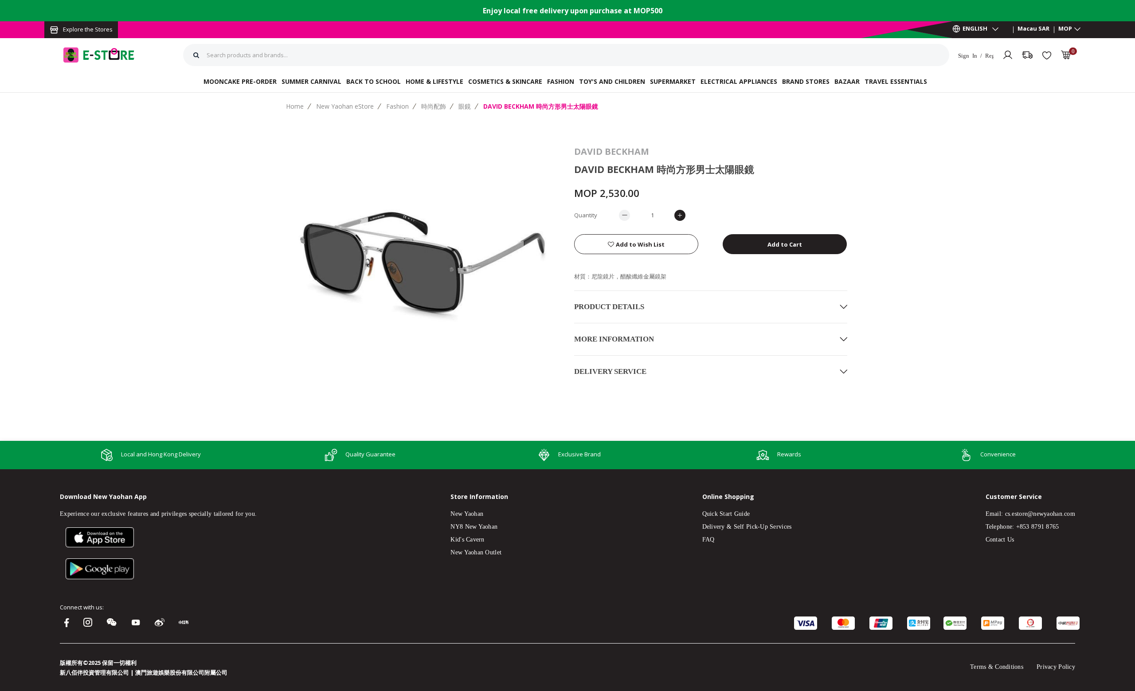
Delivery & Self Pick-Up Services (747, 526)
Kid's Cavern (467, 539)
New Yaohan (466, 513)
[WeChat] (114, 623)
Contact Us (1000, 539)
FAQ (708, 539)
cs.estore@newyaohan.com (1040, 513)
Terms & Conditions (996, 667)
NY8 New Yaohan (473, 526)
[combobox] (423, 55)
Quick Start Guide (726, 513)
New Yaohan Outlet (475, 552)
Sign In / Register (976, 55)
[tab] (710, 307)
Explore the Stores (88, 29)
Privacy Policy (1056, 667)
